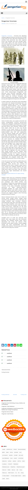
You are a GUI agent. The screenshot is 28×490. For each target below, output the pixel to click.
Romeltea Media (14, 488)
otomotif (10, 464)
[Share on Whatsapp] (18, 345)
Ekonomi (16, 452)
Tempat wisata (11, 472)
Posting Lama (23, 394)
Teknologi (4, 472)
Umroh (24, 475)
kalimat (15, 458)
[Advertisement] (12, 30)
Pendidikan (15, 464)
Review (9, 470)
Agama (3, 449)
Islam (11, 458)
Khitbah (9, 461)
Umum (3, 478)
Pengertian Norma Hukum (7, 411)
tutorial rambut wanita (16, 475)
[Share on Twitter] (6, 345)
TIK (16, 472)
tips (18, 472)
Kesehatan (4, 461)
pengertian (13, 467)
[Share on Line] (21, 345)
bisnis (7, 452)
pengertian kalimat (21, 467)
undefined (9, 353)
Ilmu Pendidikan (5, 458)
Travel (22, 472)
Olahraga (4, 464)
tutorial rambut (5, 475)
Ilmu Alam (21, 455)
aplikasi (15, 449)
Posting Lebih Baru (5, 394)
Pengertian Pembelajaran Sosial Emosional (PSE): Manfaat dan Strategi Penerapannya (12, 409)
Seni (17, 470)
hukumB (15, 455)
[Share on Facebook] (3, 345)
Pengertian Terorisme (7, 35)
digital (11, 452)
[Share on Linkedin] (12, 345)
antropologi (9, 449)
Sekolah (13, 470)
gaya (20, 452)
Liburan (14, 461)
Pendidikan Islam (5, 467)
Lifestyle (19, 461)
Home (3, 17)
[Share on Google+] (9, 345)
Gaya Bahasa (5, 455)
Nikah (23, 461)
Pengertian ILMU (11, 487)
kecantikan (20, 458)
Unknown (3, 23)
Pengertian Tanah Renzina (7, 413)
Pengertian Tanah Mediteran (8, 406)
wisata (7, 478)
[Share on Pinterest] (15, 345)
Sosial (21, 470)
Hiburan (11, 455)
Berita (3, 452)
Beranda (15, 394)
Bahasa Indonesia (21, 449)
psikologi (4, 470)
